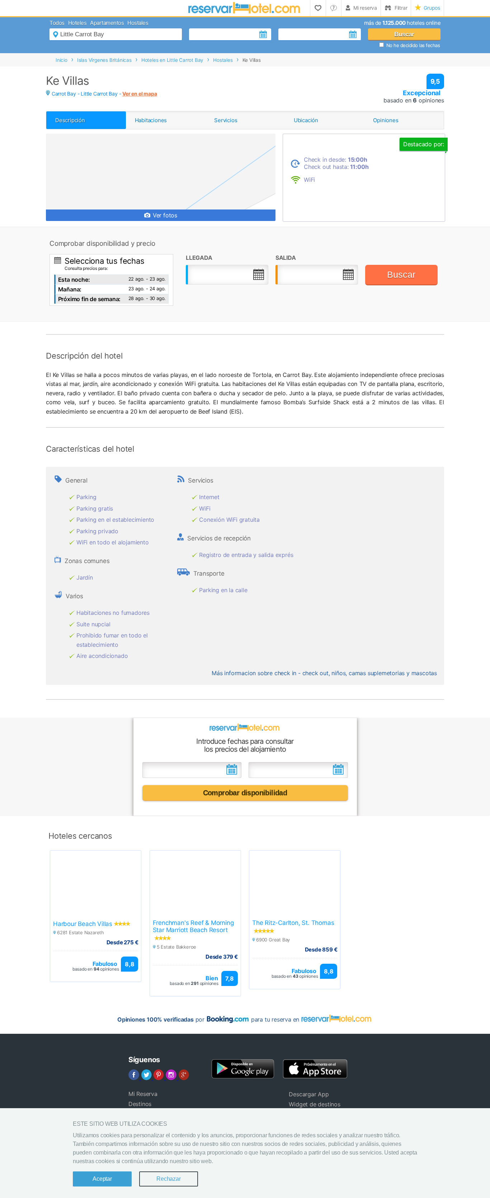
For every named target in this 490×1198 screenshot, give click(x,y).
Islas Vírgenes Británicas (104, 60)
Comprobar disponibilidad (245, 793)
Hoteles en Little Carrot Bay (172, 60)
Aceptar (102, 1179)
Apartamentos (107, 22)
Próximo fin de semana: (89, 299)
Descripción (70, 120)
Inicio (61, 60)
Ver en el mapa (139, 94)
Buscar (404, 34)
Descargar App (309, 1094)
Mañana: (70, 289)
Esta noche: (74, 279)
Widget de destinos (314, 1104)
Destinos (139, 1103)
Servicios (225, 120)
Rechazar (168, 1179)
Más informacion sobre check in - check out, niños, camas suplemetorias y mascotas (324, 673)
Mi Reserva (142, 1093)
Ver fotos (164, 215)
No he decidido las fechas (413, 45)
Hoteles (77, 22)
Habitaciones (151, 120)
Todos (57, 22)
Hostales (137, 22)
